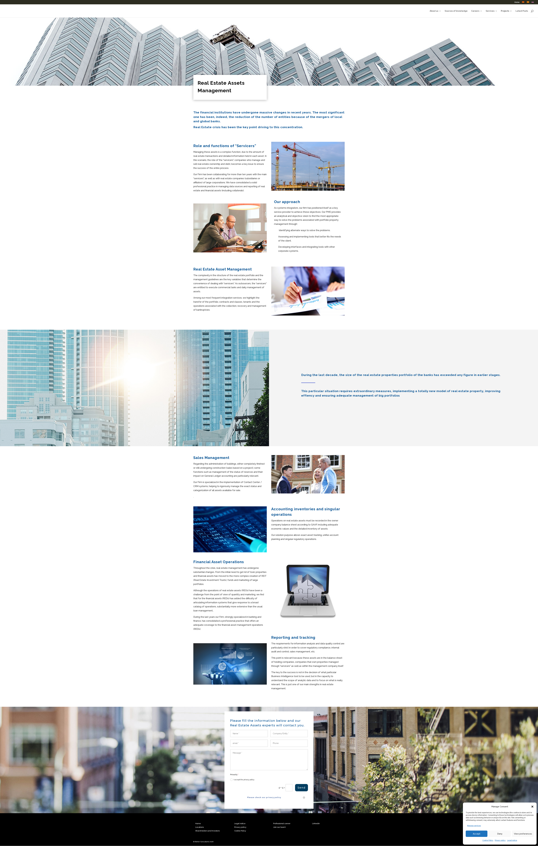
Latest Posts (522, 11)
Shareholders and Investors (207, 831)
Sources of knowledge (456, 11)
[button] (532, 806)
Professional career (281, 823)
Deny (499, 834)
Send (301, 787)
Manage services (474, 826)
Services (490, 11)
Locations (199, 827)
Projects (505, 11)
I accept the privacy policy (244, 780)
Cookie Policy (487, 840)
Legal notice (512, 840)
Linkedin (316, 823)
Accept (476, 834)
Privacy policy (500, 840)
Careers (475, 11)
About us (434, 11)
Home (517, 2)
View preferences (523, 834)
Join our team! (279, 827)
